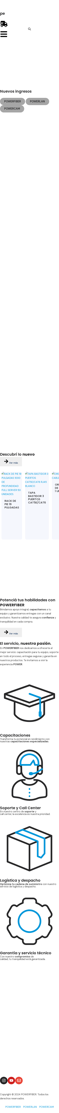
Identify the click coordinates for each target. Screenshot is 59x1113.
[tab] (12, 101)
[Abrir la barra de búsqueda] (29, 29)
